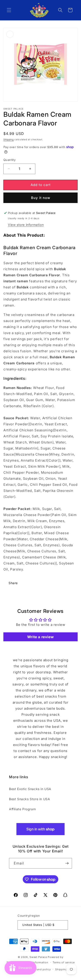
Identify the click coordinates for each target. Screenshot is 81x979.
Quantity (9, 160)
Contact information (34, 962)
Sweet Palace (38, 957)
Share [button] (13, 583)
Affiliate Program (22, 809)
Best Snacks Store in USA (29, 799)
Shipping (8, 139)
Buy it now (40, 198)
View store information (26, 225)
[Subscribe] (67, 863)
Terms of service (63, 962)
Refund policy (41, 969)
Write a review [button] (40, 637)
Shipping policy (65, 969)
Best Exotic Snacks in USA (30, 789)
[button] (9, 10)
